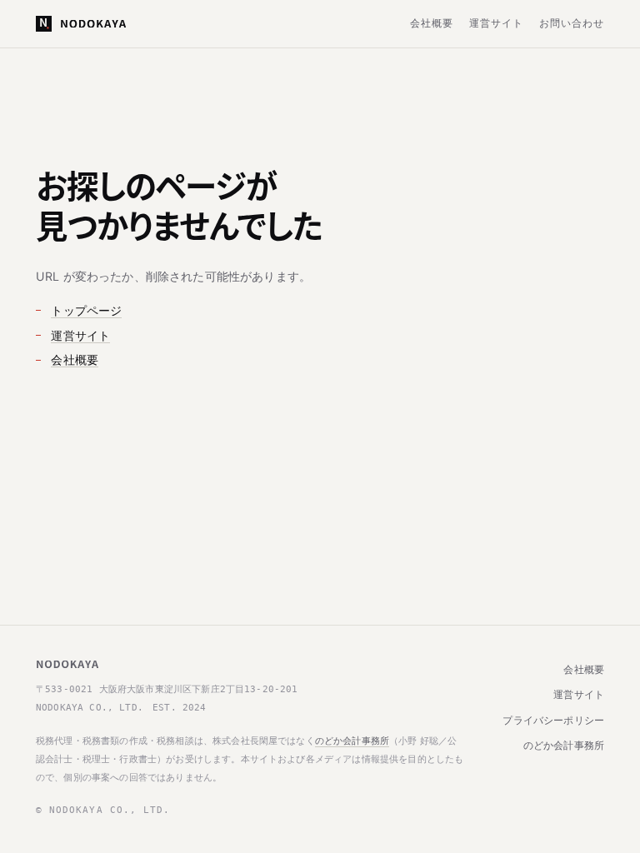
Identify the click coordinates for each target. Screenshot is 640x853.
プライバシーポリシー (553, 720)
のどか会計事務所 (352, 740)
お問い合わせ (571, 23)
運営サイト (496, 23)
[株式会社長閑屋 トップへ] (81, 24)
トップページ (86, 310)
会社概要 (431, 23)
